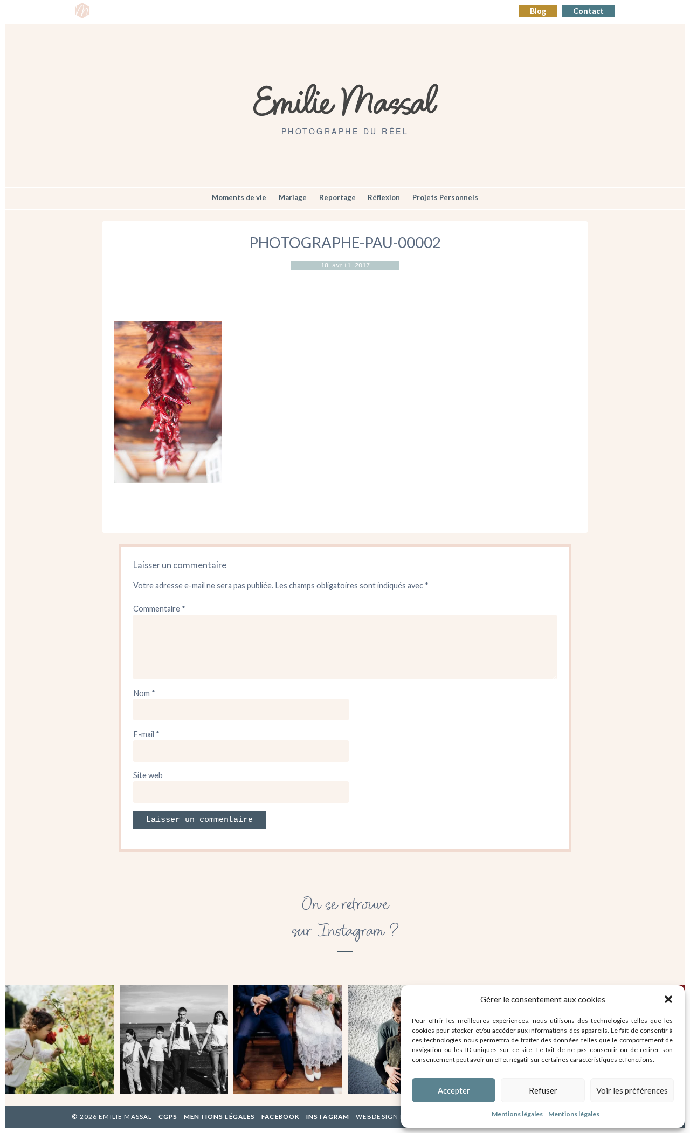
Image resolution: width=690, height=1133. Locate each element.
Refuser (543, 1090)
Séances (149, 11)
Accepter (454, 1090)
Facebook (280, 1116)
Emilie (111, 11)
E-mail (146, 734)
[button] (668, 999)
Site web (148, 775)
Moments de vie (239, 197)
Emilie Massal (345, 100)
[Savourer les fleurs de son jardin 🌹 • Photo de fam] (59, 1039)
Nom (144, 693)
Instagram (327, 1116)
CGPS (169, 1116)
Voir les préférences (632, 1090)
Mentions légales (517, 1114)
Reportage (337, 197)
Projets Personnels (445, 197)
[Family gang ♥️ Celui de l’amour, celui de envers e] (174, 1039)
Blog (538, 11)
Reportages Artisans (214, 11)
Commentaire (159, 608)
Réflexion (384, 197)
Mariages (281, 11)
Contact (588, 11)
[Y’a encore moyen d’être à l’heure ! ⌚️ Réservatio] (287, 1039)
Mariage (293, 197)
